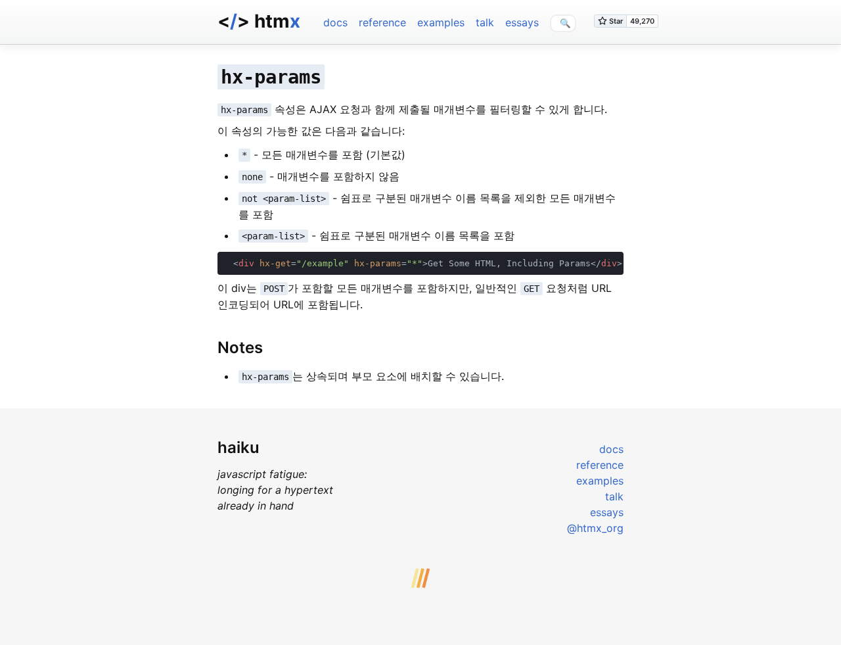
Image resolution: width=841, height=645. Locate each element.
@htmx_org (595, 528)
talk (485, 22)
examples (441, 22)
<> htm (258, 21)
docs (335, 22)
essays (522, 22)
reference (382, 22)
